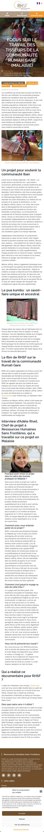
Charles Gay (34, 685)
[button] (41, 791)
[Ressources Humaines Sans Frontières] (22, 5)
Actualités (9, 71)
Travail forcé (19, 86)
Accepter (22, 813)
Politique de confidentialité (21, 829)
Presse (4, 786)
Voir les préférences (22, 825)
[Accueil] (2, 71)
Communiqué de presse (13, 83)
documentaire (7, 396)
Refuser (22, 819)
